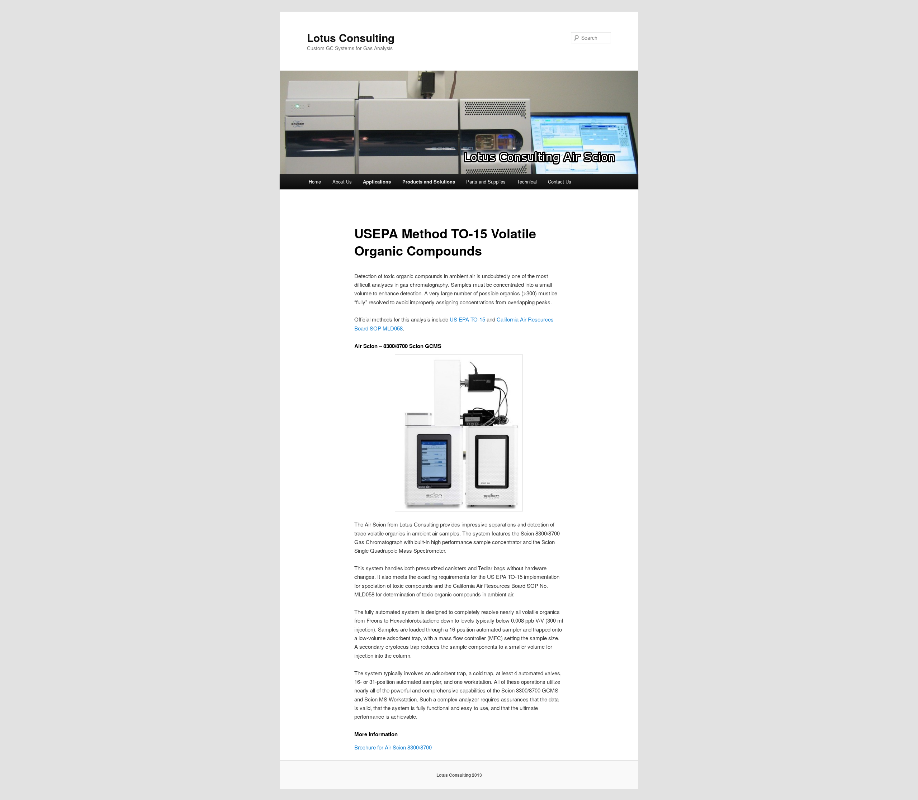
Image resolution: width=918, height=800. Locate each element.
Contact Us (559, 181)
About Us (342, 181)
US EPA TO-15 (467, 319)
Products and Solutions (428, 181)
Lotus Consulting (350, 37)
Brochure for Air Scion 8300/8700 (393, 747)
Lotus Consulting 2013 (459, 775)
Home (315, 181)
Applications (377, 181)
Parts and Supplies (486, 181)
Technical (527, 181)
